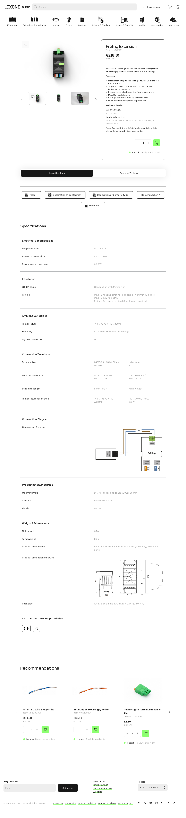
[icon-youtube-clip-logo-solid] (150, 805)
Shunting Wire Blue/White (38, 709)
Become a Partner (102, 788)
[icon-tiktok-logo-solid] (174, 805)
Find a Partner (100, 785)
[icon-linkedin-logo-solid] (168, 805)
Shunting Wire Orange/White (91, 709)
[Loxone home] (12, 7)
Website (97, 792)
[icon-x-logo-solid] (145, 805)
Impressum (58, 803)
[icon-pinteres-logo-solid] (162, 805)
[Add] (45, 729)
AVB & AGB (123, 803)
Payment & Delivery (107, 803)
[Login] (178, 7)
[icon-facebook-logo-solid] (139, 805)
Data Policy (70, 803)
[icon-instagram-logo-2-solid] (156, 805)
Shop (26, 7)
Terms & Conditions (87, 803)
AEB (131, 803)
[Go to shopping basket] (170, 7)
